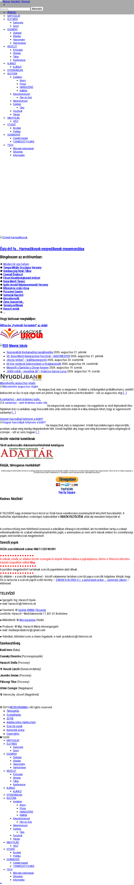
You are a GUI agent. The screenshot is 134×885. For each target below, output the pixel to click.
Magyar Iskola (18, 346)
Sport (16, 750)
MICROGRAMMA (18, 707)
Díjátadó (17, 32)
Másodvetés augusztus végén (17, 383)
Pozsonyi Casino (13, 291)
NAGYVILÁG (13, 842)
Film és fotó (26, 97)
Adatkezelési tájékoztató (21, 722)
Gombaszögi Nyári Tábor (17, 271)
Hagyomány (19, 39)
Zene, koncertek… (13, 302)
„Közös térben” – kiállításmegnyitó (27, 360)
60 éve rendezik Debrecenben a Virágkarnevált (34, 364)
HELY (15, 845)
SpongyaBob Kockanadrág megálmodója (30, 352)
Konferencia (19, 60)
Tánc (22, 107)
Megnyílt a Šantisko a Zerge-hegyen (28, 367)
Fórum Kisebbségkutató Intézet (21, 278)
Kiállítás (23, 90)
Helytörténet (19, 43)
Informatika (19, 155)
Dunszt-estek (11, 308)
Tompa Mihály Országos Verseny (22, 267)
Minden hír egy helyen (16, 264)
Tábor (16, 781)
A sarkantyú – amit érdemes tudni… (20, 399)
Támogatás (13, 711)
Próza (23, 83)
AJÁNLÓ (11, 788)
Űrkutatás (18, 151)
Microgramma (27, 620)
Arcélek (17, 852)
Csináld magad (20, 138)
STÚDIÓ (11, 124)
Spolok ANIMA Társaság (32, 610)
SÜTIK (10, 718)
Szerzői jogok (14, 726)
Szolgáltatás (14, 714)
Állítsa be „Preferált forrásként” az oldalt (24, 325)
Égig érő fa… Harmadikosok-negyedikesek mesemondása (42, 249)
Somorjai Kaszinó (13, 295)
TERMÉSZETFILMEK (23, 141)
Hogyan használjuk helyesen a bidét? (21, 419)
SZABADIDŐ (13, 134)
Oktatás (17, 53)
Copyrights (13, 733)
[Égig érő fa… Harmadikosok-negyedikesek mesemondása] (13, 237)
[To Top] (1, 883)
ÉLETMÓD (12, 19)
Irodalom (17, 77)
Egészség (18, 747)
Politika (17, 856)
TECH (10, 145)
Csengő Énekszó (13, 274)
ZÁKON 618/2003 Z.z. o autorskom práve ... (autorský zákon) (91, 580)
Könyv (23, 80)
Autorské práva (15, 730)
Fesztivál (17, 835)
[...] (125, 393)
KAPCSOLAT (13, 740)
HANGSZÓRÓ (26, 87)
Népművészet (20, 100)
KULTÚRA (12, 73)
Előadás (17, 36)
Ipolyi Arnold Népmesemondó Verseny (25, 284)
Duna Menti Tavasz (14, 281)
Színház (17, 104)
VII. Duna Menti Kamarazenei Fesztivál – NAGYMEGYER (38, 356)
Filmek (16, 839)
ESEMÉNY (12, 29)
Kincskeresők (11, 298)
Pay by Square (67, 492)
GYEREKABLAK (14, 794)
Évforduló (18, 49)
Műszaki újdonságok (23, 148)
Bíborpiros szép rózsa (16, 288)
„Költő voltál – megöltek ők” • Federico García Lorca (37, 371)
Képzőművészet (21, 94)
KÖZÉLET (12, 46)
